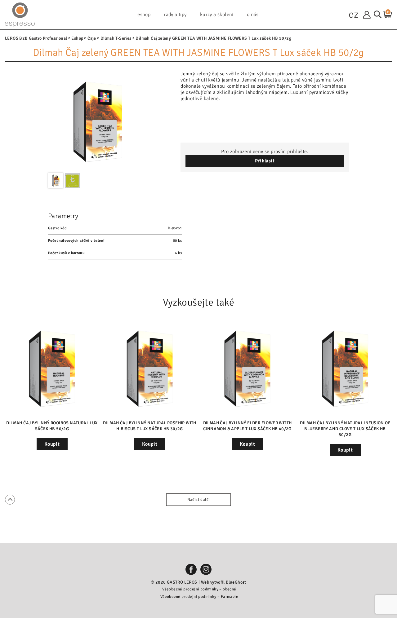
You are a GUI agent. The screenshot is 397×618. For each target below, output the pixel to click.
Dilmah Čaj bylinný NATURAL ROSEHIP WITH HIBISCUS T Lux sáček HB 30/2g (149, 425)
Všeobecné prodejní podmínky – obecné (199, 589)
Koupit (52, 444)
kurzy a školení (217, 15)
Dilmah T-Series (116, 38)
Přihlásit (264, 161)
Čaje (91, 38)
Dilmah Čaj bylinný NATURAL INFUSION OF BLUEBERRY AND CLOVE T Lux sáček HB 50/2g (345, 428)
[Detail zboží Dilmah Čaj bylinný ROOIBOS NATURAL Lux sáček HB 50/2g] (52, 369)
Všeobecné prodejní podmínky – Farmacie (199, 596)
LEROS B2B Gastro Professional (36, 38)
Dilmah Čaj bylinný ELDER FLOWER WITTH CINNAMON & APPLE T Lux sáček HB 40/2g (247, 425)
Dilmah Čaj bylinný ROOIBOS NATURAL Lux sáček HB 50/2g (51, 425)
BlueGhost (236, 582)
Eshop (77, 38)
